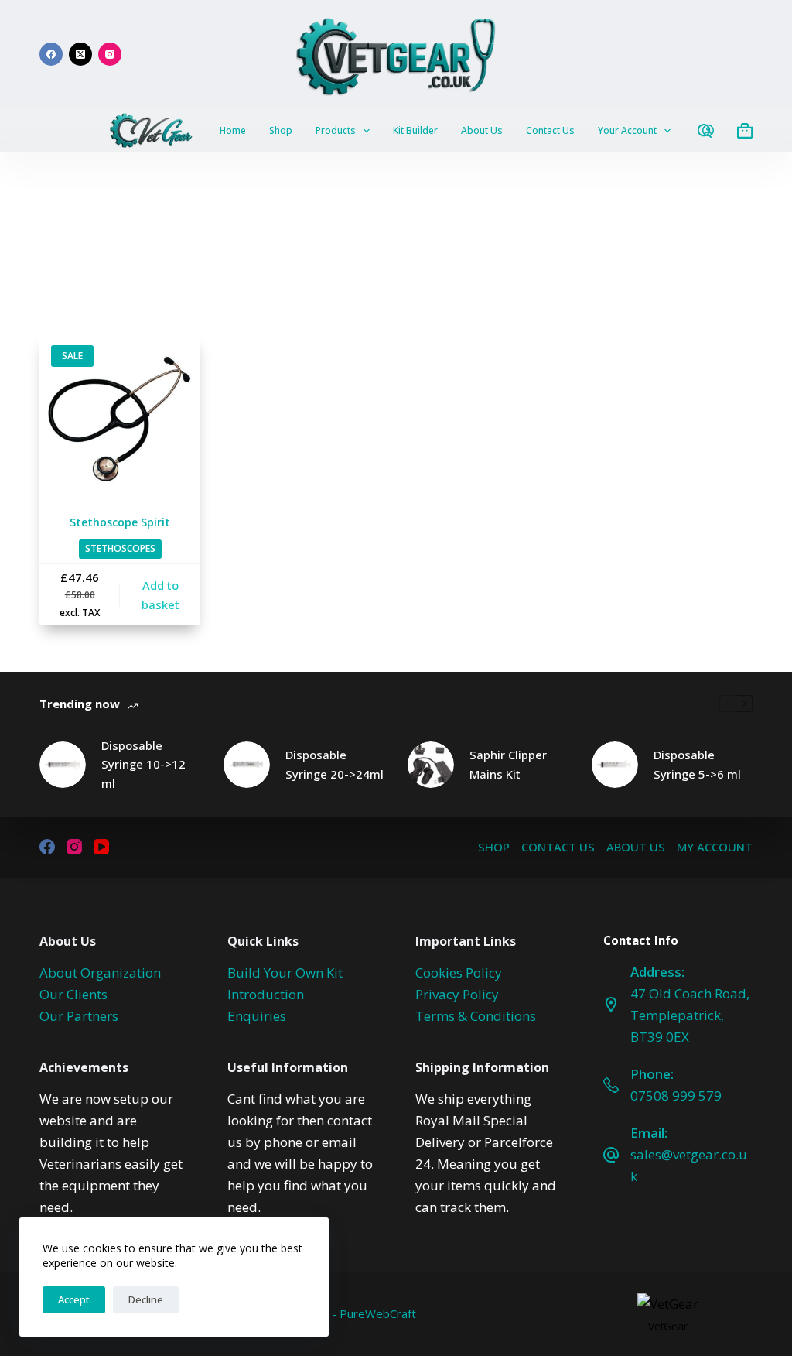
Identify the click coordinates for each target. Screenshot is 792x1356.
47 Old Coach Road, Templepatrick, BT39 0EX (689, 1015)
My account (715, 847)
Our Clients (73, 994)
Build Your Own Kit (285, 972)
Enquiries (256, 1016)
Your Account (627, 130)
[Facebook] (51, 54)
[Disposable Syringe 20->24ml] (247, 764)
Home (233, 130)
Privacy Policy (457, 994)
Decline (145, 1299)
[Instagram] (109, 54)
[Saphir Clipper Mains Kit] (431, 764)
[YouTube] (101, 846)
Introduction (265, 994)
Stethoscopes (120, 548)
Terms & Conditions (475, 1016)
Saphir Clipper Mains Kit (508, 764)
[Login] (708, 130)
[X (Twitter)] (80, 54)
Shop (280, 130)
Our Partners (78, 1016)
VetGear (668, 1326)
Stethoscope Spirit (120, 522)
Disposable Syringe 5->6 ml (697, 764)
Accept (74, 1299)
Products (336, 130)
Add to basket (160, 594)
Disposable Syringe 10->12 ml (143, 765)
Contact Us (550, 130)
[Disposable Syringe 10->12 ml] (62, 764)
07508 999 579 (676, 1095)
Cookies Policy (458, 972)
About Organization (100, 972)
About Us (482, 130)
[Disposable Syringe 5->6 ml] (615, 764)
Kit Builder (415, 130)
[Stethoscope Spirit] (119, 414)
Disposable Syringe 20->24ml (334, 764)
